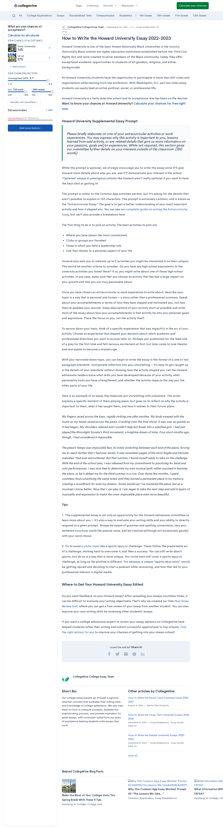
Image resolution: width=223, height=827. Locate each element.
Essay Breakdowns (159, 722)
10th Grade (163, 15)
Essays (60, 15)
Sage (79, 5)
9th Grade (146, 15)
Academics (125, 15)
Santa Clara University (158, 705)
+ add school (18, 66)
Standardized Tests (80, 15)
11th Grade (181, 15)
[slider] (47, 80)
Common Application (140, 798)
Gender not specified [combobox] (22, 102)
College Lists (94, 804)
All (20, 15)
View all (132, 755)
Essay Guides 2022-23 (147, 27)
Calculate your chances (192, 5)
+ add (49, 109)
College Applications (39, 15)
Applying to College (74, 804)
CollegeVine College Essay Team (85, 27)
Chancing (92, 5)
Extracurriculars (105, 15)
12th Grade (199, 15)
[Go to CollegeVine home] (25, 6)
